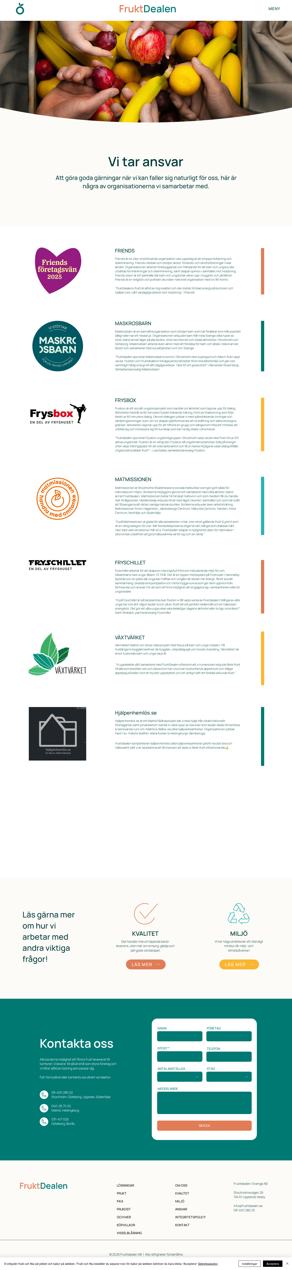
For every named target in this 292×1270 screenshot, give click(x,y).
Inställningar (249, 1264)
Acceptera (272, 1264)
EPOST (163, 1048)
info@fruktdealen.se (248, 1206)
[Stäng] (287, 1263)
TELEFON (213, 1048)
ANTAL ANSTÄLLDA (171, 1068)
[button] (274, 8)
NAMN (162, 1028)
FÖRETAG (214, 1028)
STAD (211, 1068)
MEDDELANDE (168, 1088)
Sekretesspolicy (208, 1264)
